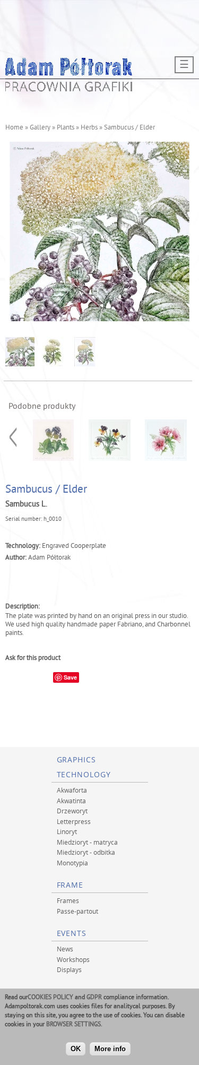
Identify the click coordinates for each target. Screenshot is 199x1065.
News (65, 948)
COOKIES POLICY (50, 998)
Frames (68, 900)
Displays (69, 969)
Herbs (89, 128)
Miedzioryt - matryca (87, 842)
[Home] (69, 88)
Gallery (40, 128)
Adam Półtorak (49, 558)
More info (110, 1049)
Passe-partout (77, 911)
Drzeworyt (72, 810)
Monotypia (72, 862)
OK (76, 1049)
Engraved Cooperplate (74, 546)
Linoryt (67, 831)
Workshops (73, 959)
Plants (65, 128)
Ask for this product (32, 658)
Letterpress (74, 821)
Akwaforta (72, 790)
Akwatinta (71, 800)
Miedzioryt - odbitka (86, 852)
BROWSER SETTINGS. (74, 1025)
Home (14, 128)
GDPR (94, 998)
